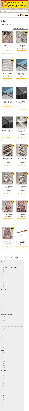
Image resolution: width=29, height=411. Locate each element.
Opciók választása (21, 80)
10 (17, 257)
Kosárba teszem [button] (7, 50)
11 (19, 257)
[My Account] (18, 15)
